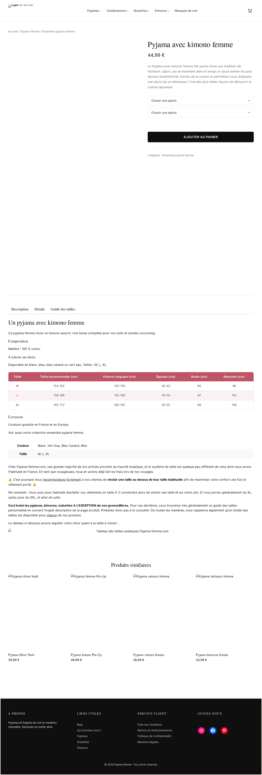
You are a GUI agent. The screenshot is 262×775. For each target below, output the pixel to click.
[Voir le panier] (250, 10)
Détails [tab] (40, 309)
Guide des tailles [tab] (63, 309)
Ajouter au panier (201, 137)
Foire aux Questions (150, 724)
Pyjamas (93, 10)
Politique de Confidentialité (154, 736)
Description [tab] (19, 309)
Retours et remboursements (155, 730)
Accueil (13, 31)
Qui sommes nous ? (89, 730)
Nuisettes (140, 10)
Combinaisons (116, 10)
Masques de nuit (186, 10)
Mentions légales (148, 742)
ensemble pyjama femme (65, 432)
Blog (80, 724)
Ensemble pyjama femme (178, 155)
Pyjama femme (30, 31)
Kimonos (161, 10)
